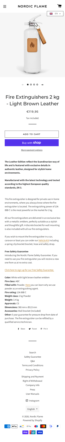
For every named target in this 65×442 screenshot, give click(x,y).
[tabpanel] (32, 44)
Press (32, 389)
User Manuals (32, 393)
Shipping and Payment (32, 376)
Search (32, 352)
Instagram (34, 400)
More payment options (31, 150)
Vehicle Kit (43, 240)
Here (27, 284)
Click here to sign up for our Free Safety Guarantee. (29, 269)
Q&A (32, 361)
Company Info (32, 385)
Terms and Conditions (32, 365)
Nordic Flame (32, 6)
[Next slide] (42, 84)
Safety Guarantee (32, 356)
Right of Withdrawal (32, 380)
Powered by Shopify (32, 420)
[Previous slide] (22, 84)
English (31, 408)
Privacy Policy (32, 369)
